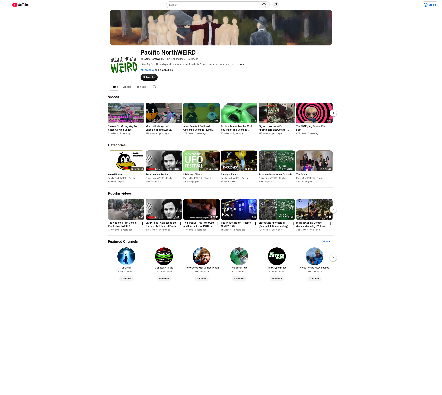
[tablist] (221, 87)
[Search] (264, 4)
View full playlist (116, 181)
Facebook (148, 70)
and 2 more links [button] (164, 70)
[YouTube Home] (20, 5)
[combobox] (213, 5)
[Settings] (416, 5)
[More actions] (142, 127)
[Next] (333, 113)
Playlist (132, 178)
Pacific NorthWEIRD (117, 178)
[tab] (114, 87)
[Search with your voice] (275, 4)
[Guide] (6, 5)
